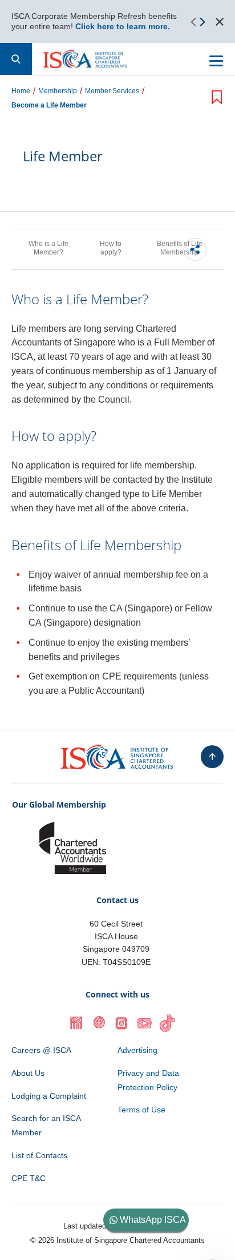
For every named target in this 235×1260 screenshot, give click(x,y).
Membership (57, 91)
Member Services (112, 91)
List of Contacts (39, 1155)
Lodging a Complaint (48, 1095)
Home (20, 91)
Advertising (137, 1050)
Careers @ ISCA (41, 1050)
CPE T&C (28, 1178)
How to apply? (110, 248)
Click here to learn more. (122, 26)
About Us (27, 1073)
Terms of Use (141, 1109)
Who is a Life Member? (48, 248)
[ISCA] (85, 59)
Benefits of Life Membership (179, 248)
